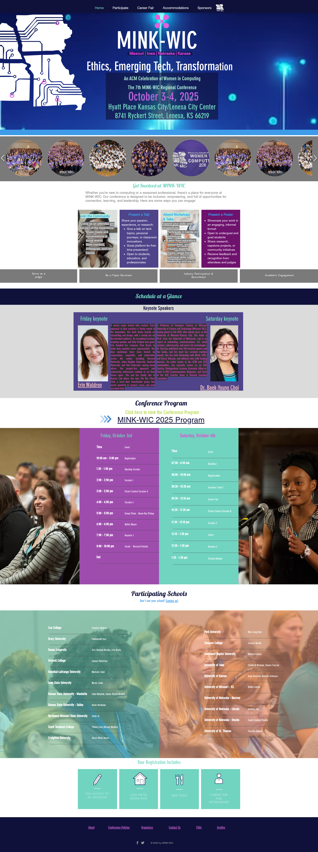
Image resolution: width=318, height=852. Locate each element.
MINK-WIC (157, 40)
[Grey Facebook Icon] (137, 843)
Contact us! (172, 601)
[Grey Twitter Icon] (142, 843)
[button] (24, 158)
